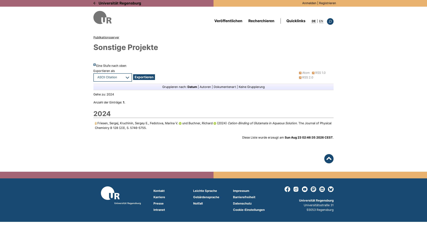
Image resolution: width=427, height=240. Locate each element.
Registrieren (327, 3)
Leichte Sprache (205, 191)
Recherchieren (261, 21)
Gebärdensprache (206, 197)
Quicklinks (295, 21)
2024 (110, 94)
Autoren (205, 87)
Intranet (159, 210)
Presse (158, 203)
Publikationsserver (106, 37)
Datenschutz (242, 203)
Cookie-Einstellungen (249, 210)
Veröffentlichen (228, 21)
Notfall (198, 203)
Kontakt (159, 191)
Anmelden (309, 3)
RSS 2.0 (307, 77)
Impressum (241, 191)
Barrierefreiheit (244, 197)
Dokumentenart (225, 87)
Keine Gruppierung (252, 87)
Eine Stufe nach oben (111, 65)
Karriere (159, 197)
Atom (306, 72)
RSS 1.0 (320, 72)
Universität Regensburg (120, 3)
